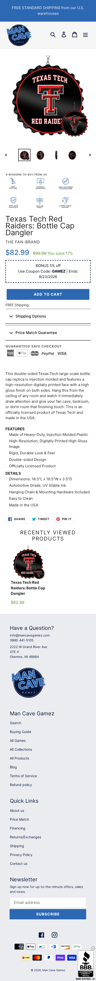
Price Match (19, 819)
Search (15, 723)
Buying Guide (20, 732)
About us (17, 810)
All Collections (21, 749)
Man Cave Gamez (53, 970)
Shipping (17, 846)
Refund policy (21, 785)
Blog (13, 767)
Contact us (18, 863)
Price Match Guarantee (36, 332)
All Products (19, 758)
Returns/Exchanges (25, 837)
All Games (18, 740)
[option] (24, 155)
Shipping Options (31, 316)
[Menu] (85, 34)
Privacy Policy (21, 855)
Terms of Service (23, 776)
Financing (17, 828)
